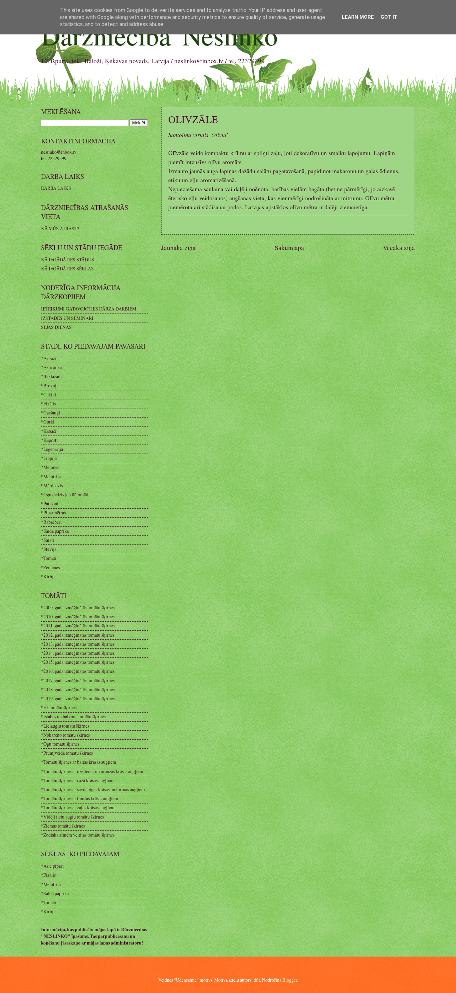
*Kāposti (49, 440)
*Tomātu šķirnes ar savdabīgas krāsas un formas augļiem (93, 789)
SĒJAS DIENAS (56, 327)
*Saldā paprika (55, 531)
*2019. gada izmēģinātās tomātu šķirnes (78, 698)
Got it (389, 17)
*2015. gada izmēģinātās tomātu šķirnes (78, 662)
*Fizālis (48, 403)
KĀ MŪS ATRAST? (60, 228)
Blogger (289, 980)
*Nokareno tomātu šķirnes (65, 735)
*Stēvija (48, 549)
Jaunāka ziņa (178, 247)
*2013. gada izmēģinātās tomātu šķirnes (78, 644)
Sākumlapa (289, 247)
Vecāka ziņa (399, 247)
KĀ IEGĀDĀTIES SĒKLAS (67, 268)
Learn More (358, 17)
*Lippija (49, 458)
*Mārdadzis (52, 485)
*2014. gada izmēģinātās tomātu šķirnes (78, 653)
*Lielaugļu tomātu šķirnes (65, 726)
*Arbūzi (48, 358)
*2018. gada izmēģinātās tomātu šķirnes (78, 689)
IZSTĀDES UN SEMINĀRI (67, 318)
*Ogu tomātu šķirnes (60, 744)
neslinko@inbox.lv (58, 152)
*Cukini (48, 394)
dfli (257, 980)
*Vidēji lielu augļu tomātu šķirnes (72, 817)
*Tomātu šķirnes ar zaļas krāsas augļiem (78, 807)
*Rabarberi (51, 522)
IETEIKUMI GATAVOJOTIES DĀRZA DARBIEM (88, 308)
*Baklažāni (51, 376)
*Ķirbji (48, 576)
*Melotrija (51, 476)
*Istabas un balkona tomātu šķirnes (73, 716)
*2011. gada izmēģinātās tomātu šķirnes (78, 625)
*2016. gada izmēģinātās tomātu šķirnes (78, 671)
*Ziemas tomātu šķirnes (63, 826)
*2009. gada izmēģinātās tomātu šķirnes (78, 607)
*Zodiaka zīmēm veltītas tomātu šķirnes (78, 835)
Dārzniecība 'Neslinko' (161, 35)
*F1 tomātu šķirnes (58, 707)
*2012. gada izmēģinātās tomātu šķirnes (78, 635)
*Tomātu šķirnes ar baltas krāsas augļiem (78, 762)
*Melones (50, 467)
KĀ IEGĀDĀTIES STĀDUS (67, 259)
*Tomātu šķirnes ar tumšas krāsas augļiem (79, 798)
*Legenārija (52, 449)
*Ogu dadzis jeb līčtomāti (64, 494)
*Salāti (47, 540)
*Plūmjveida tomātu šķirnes (67, 753)
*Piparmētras (53, 512)
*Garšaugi (50, 412)
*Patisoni (49, 503)
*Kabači (48, 431)
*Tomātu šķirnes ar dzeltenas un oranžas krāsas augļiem (92, 771)
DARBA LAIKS (56, 188)
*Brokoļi (49, 385)
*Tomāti (48, 558)
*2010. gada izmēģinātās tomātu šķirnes (78, 616)
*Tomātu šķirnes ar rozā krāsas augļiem (77, 780)
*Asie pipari (52, 367)
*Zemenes (50, 567)
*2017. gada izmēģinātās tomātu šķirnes (78, 680)
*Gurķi (47, 421)
